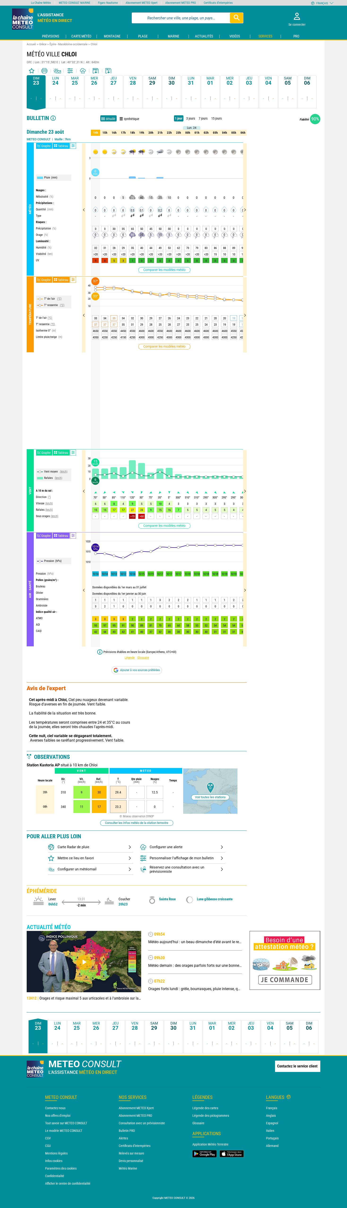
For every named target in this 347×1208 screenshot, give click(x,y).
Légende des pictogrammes (210, 1115)
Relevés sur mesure (131, 1153)
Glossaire (143, 657)
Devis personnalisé (131, 1161)
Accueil (31, 44)
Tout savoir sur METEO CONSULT (66, 1123)
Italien (270, 1131)
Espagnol (272, 1123)
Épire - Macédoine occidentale (68, 44)
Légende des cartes (205, 1108)
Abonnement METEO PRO (135, 1115)
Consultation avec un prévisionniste (142, 1123)
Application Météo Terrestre (210, 1144)
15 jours (216, 118)
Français (271, 1108)
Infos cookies (53, 1161)
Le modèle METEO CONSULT (63, 1131)
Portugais (272, 1138)
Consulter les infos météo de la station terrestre (136, 823)
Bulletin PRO (127, 1131)
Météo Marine (128, 1168)
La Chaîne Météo (41, 2)
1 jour (178, 118)
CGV (48, 1138)
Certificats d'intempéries (134, 1146)
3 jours (190, 118)
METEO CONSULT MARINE (74, 2)
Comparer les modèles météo (164, 270)
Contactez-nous (55, 1108)
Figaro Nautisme (108, 2)
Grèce (42, 44)
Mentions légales (56, 1153)
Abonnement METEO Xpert (136, 1108)
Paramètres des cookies (60, 1168)
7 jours (203, 118)
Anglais (271, 1115)
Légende (130, 657)
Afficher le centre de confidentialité (67, 1183)
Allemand (272, 1146)
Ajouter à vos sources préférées (140, 670)
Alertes (123, 1138)
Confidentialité (54, 1176)
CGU (48, 1146)
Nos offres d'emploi (57, 1115)
